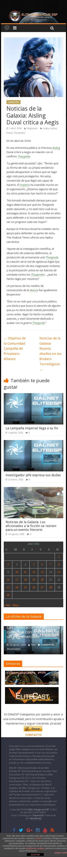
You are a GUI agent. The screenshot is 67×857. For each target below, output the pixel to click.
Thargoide (24, 156)
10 (16, 572)
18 (25, 579)
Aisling (56, 147)
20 (42, 579)
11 (25, 572)
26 (33, 587)
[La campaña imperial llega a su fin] (33, 395)
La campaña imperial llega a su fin (32, 428)
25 (25, 587)
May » (16, 605)
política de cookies (35, 848)
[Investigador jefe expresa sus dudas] (33, 442)
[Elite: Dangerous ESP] (33, 11)
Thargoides (19, 132)
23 (8, 587)
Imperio (24, 185)
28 (50, 587)
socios (38, 838)
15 (59, 572)
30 (8, 595)
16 (8, 579)
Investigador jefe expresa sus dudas (33, 475)
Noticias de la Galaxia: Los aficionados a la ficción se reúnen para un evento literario (31, 526)
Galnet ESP (13, 102)
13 (42, 572)
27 (42, 587)
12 (33, 572)
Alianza (34, 290)
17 (16, 579)
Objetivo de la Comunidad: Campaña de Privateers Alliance (15, 348)
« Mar (7, 605)
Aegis (46, 128)
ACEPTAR (35, 855)
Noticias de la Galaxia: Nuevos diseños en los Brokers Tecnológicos (50, 353)
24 (16, 587)
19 (33, 579)
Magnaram (32, 128)
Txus (15, 644)
